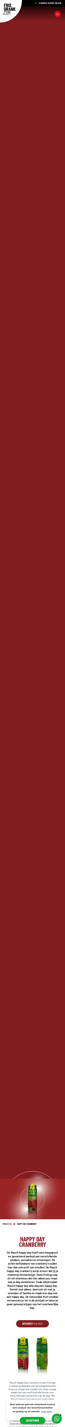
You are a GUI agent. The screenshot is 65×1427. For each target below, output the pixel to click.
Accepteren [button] (32, 1420)
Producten (7, 1224)
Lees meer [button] (46, 1411)
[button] (57, 1419)
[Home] (9, 9)
